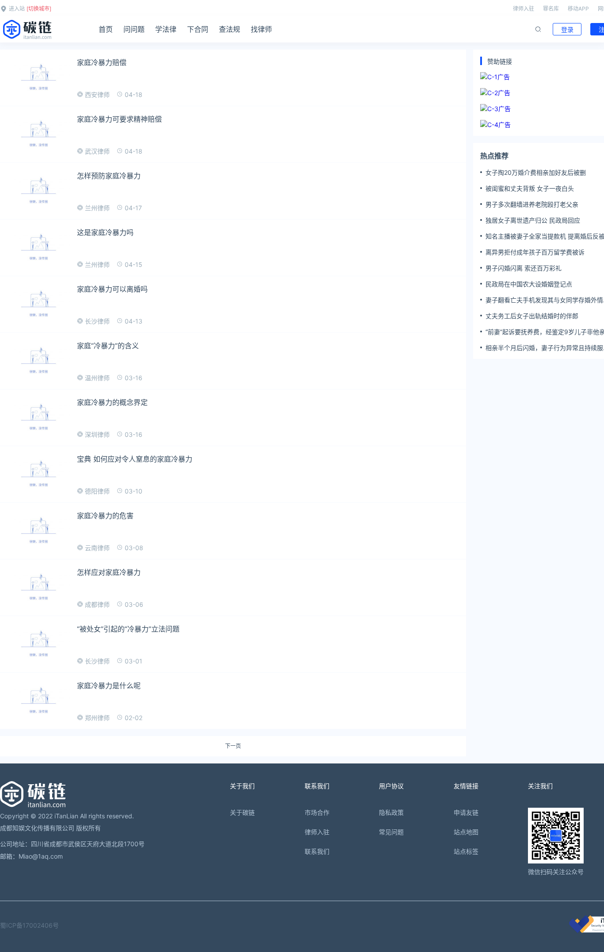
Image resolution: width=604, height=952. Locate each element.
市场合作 (317, 812)
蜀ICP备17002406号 (29, 925)
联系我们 (317, 851)
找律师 (261, 29)
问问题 (134, 29)
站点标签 (466, 851)
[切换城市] (39, 8)
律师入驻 (523, 8)
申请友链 (466, 812)
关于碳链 (242, 812)
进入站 (17, 8)
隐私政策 (391, 812)
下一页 (233, 746)
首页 (106, 29)
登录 (567, 29)
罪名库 (551, 8)
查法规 (229, 29)
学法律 (165, 29)
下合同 (197, 29)
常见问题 (391, 832)
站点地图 (466, 832)
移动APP (578, 8)
